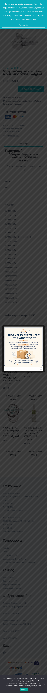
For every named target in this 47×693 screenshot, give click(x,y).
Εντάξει (24, 689)
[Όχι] (44, 684)
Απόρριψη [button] (23, 25)
